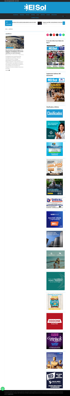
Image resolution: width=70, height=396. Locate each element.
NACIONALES (15, 14)
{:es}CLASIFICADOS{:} (10, 47)
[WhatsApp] (63, 35)
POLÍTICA (27, 14)
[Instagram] (47, 35)
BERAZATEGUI (54, 14)
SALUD (38, 14)
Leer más (7, 70)
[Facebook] (60, 35)
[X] (57, 35)
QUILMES (48, 14)
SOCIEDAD (33, 14)
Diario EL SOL (9, 54)
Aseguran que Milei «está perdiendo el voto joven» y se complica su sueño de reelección (46, 22)
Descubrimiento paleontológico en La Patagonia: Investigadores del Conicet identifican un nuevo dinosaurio (14, 51)
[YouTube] (54, 35)
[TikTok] (51, 35)
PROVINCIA (22, 14)
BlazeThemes (10, 394)
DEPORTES (43, 14)
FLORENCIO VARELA (35, 17)
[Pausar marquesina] (64, 23)
